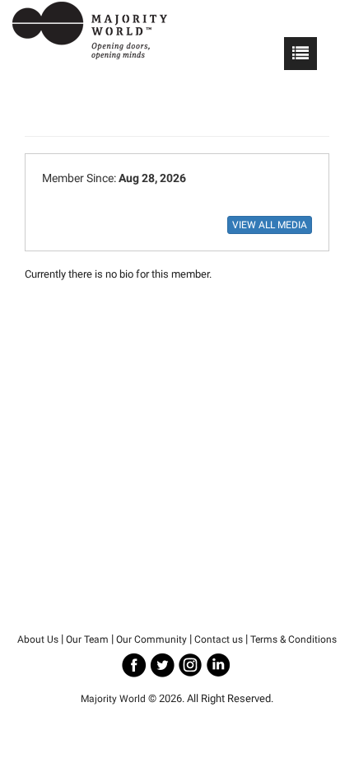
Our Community (151, 639)
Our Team (87, 639)
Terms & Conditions (293, 639)
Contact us (218, 639)
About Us (37, 639)
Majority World (113, 699)
